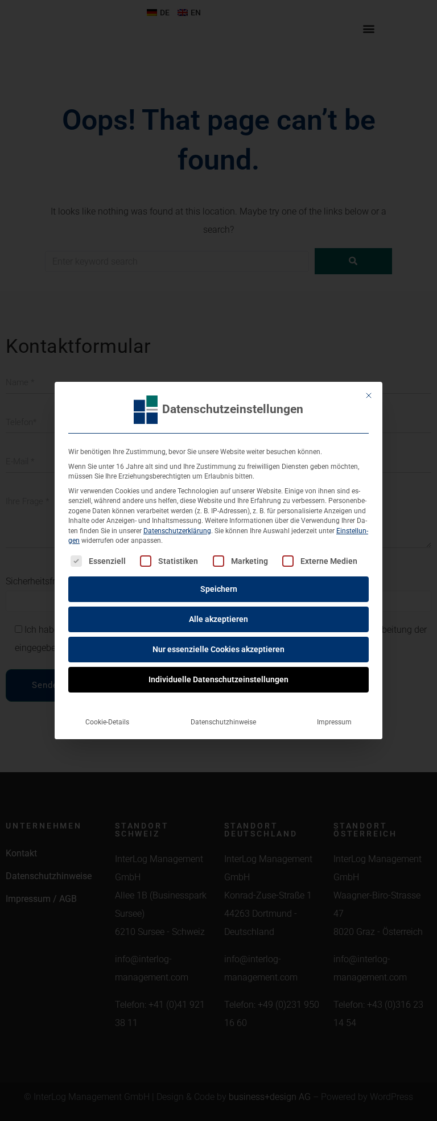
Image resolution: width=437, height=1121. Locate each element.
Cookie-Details (107, 722)
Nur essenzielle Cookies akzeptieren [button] (218, 649)
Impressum (334, 722)
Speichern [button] (218, 589)
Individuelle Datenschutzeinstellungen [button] (218, 679)
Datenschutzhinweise (223, 722)
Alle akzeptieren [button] (218, 619)
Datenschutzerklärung (177, 531)
